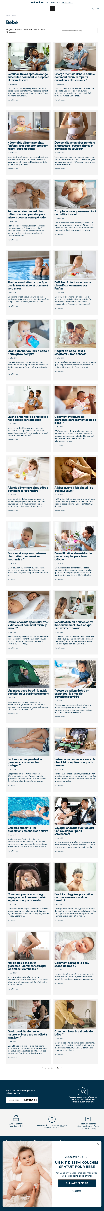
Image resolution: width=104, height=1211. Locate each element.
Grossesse (11, 32)
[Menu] (6, 9)
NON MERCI (77, 1191)
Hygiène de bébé (14, 29)
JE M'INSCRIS (30, 1100)
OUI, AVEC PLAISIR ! (77, 1183)
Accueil (8, 15)
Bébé (13, 15)
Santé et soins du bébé (34, 29)
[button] (93, 9)
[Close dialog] (98, 1144)
